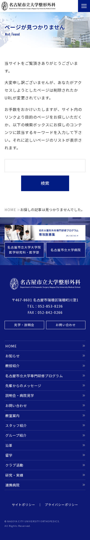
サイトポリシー (23, 504)
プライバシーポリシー (61, 504)
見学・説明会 (24, 324)
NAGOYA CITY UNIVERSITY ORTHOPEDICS (33, 521)
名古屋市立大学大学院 (24, 249)
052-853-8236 (50, 306)
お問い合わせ (66, 324)
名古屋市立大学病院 (66, 250)
